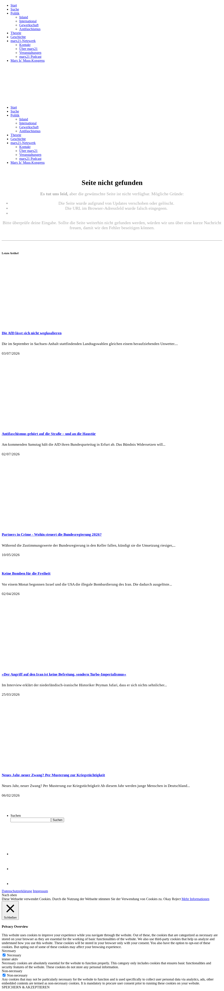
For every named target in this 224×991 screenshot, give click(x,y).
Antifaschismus (29, 29)
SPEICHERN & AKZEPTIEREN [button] (26, 987)
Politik (14, 13)
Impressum (40, 891)
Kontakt (24, 45)
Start (13, 5)
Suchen (15, 815)
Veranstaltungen (30, 53)
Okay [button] (167, 899)
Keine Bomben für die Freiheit (26, 573)
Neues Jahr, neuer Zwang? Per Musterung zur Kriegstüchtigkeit (53, 775)
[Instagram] (17, 883)
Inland (23, 17)
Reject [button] (176, 899)
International (28, 21)
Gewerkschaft (28, 25)
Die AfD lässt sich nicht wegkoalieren (31, 333)
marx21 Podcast (30, 56)
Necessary (14, 955)
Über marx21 (28, 49)
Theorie (15, 33)
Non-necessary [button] (12, 971)
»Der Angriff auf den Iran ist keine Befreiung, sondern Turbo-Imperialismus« (64, 674)
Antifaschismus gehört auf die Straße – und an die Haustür (49, 434)
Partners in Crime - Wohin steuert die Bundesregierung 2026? (52, 534)
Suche (14, 9)
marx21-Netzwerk (23, 41)
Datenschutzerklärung (17, 891)
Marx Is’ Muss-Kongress (27, 60)
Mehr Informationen (195, 899)
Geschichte (18, 37)
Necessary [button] (9, 951)
